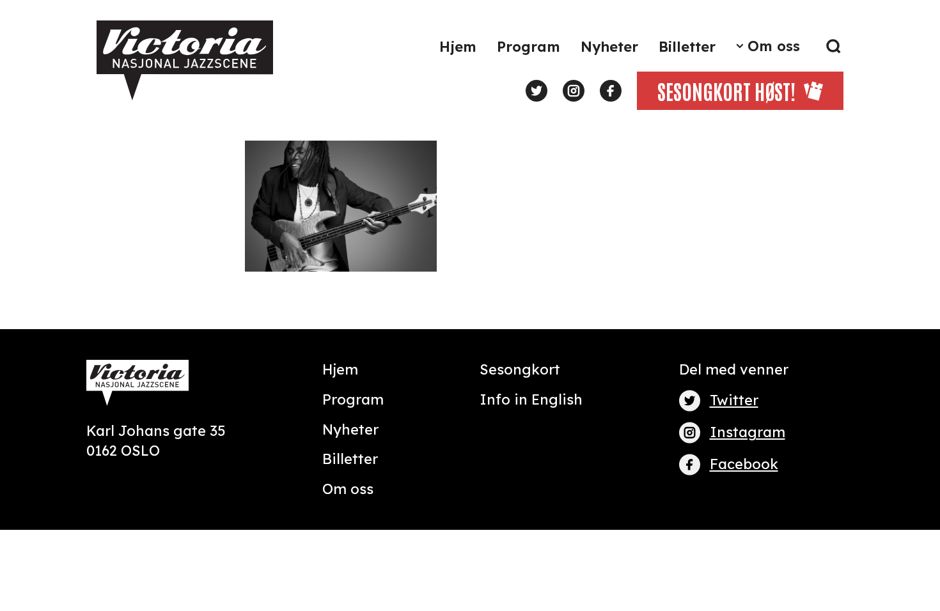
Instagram (747, 432)
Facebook (744, 464)
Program (528, 47)
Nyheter (609, 47)
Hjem (457, 47)
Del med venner (733, 369)
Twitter (734, 400)
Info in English (531, 399)
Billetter (687, 47)
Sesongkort (520, 369)
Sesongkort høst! (726, 90)
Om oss (774, 46)
